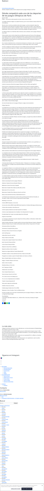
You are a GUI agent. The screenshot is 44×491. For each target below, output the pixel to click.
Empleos (5, 385)
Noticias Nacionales (9, 8)
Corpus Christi (5, 419)
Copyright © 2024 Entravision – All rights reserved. (13, 398)
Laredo (3, 435)
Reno (3, 466)
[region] (22, 487)
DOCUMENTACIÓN (6, 374)
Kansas (3, 433)
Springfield (4, 477)
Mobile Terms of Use (8, 377)
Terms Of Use (7, 376)
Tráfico (5, 373)
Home (3, 8)
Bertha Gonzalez (3, 395)
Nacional (4, 452)
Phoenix (3, 463)
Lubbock (4, 444)
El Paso (3, 427)
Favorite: (4, 407)
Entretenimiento (7, 369)
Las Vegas (4, 438)
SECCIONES (4, 366)
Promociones (6, 370)
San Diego (4, 474)
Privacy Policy (7, 379)
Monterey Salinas (5, 449)
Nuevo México (5, 457)
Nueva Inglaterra (5, 455)
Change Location (3, 405)
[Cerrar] (42, 485)
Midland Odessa (5, 446)
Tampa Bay (4, 482)
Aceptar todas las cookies (27, 488)
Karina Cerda (3, 391)
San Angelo (4, 471)
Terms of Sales (7, 380)
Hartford (4, 430)
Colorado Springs (5, 416)
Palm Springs (5, 460)
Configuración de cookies (16, 488)
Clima (5, 372)
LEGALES (4, 384)
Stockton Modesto (6, 479)
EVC (2, 397)
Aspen (3, 408)
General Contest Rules (8, 381)
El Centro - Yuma (5, 424)
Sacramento (4, 468)
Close (8, 405)
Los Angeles (4, 441)
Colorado (4, 413)
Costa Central (5, 422)
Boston (3, 411)
